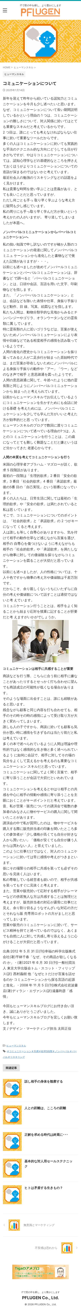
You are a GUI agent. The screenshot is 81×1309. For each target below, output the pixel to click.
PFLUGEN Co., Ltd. (40, 1297)
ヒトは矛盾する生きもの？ (43, 1188)
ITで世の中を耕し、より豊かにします (40, 1292)
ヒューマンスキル (16, 1045)
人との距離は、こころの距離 (45, 1108)
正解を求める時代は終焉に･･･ (46, 1134)
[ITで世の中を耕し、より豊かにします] (40, 14)
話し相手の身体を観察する (43, 1081)
